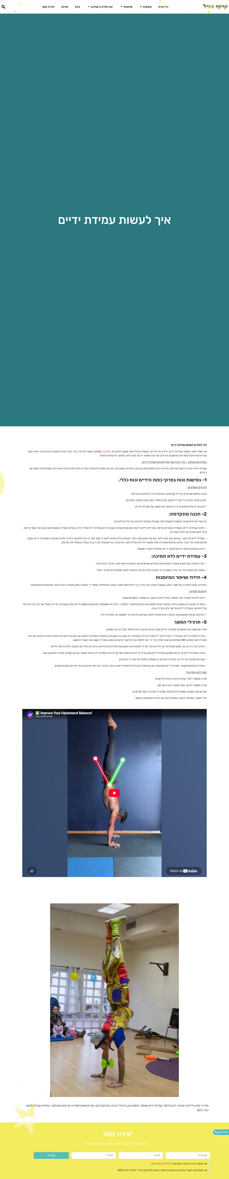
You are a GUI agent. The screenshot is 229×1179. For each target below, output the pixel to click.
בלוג (77, 6)
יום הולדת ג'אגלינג (102, 6)
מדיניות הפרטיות (159, 1163)
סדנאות (127, 6)
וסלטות (107, 451)
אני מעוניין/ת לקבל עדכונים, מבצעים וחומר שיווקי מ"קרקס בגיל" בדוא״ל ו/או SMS (162, 1170)
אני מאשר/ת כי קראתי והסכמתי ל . (178, 1163)
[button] (3, 7)
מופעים (147, 6)
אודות (64, 6)
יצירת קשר (48, 6)
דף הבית (163, 6)
